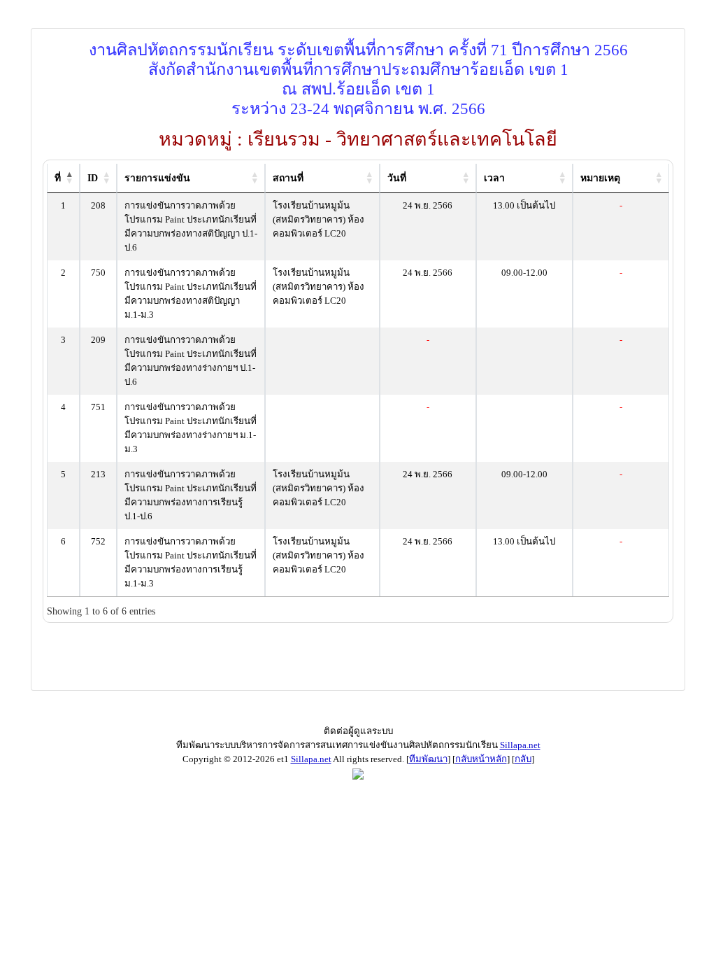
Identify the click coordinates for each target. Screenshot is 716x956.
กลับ (523, 759)
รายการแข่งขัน (157, 178)
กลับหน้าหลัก (481, 759)
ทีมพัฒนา (428, 759)
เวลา (494, 178)
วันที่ (396, 178)
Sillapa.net (520, 745)
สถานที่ (288, 178)
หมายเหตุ (600, 178)
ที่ (58, 178)
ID (92, 178)
